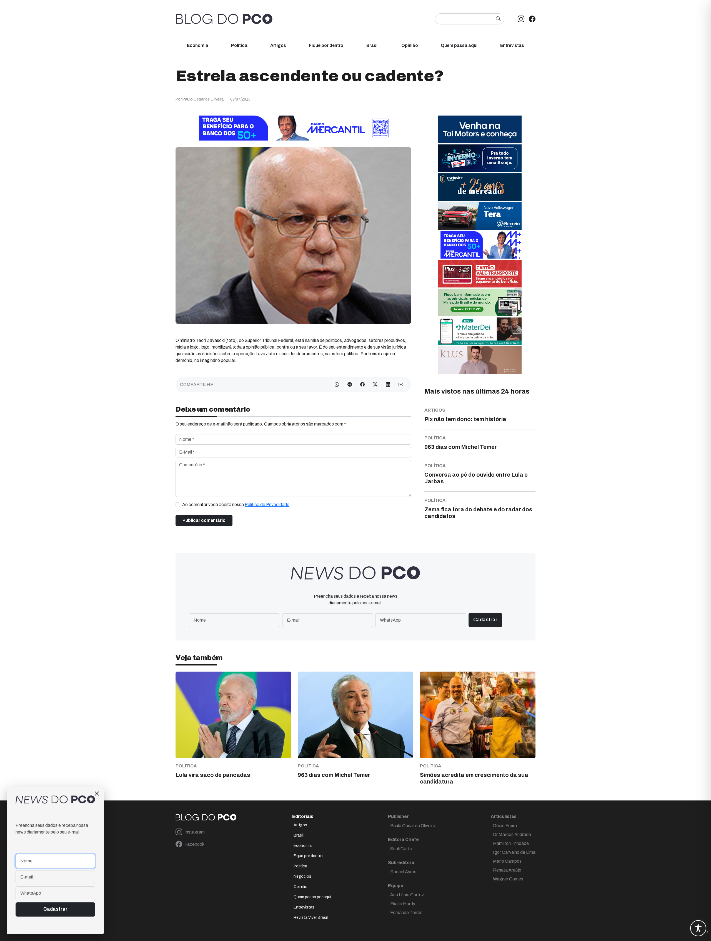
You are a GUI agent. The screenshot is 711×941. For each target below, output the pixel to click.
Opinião (409, 45)
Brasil (372, 45)
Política (239, 45)
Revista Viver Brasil (311, 917)
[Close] (97, 793)
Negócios (302, 876)
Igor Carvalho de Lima (514, 852)
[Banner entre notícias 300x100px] (480, 244)
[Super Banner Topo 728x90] (293, 127)
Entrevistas (512, 45)
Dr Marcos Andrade (512, 834)
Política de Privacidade (267, 504)
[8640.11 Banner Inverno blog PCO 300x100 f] (480, 158)
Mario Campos (507, 861)
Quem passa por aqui (312, 897)
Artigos (278, 45)
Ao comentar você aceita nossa (235, 504)
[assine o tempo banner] (480, 302)
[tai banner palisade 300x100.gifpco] (480, 129)
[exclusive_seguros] (480, 186)
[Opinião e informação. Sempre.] (224, 19)
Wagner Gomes (508, 879)
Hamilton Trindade (511, 843)
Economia (197, 45)
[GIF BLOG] (480, 273)
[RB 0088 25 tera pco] (480, 215)
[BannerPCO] (480, 359)
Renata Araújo (507, 870)
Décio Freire (505, 825)
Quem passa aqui (459, 45)
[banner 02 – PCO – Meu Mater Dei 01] (480, 331)
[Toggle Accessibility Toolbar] (698, 928)
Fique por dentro (326, 45)
